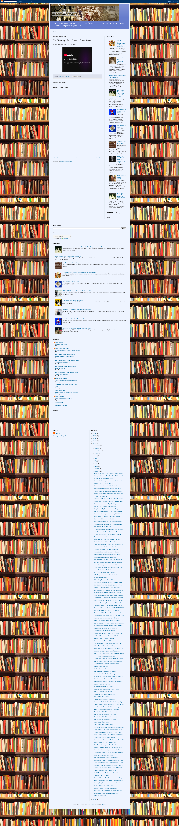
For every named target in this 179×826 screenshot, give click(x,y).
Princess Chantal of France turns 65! (103, 483)
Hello (56, 386)
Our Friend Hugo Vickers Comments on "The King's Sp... (109, 643)
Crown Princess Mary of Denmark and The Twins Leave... (109, 615)
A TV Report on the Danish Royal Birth (104, 656)
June (96, 458)
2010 (94, 799)
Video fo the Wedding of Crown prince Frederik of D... (109, 481)
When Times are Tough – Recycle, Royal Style (106, 709)
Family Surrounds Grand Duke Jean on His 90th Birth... (109, 727)
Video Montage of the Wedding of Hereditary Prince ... (108, 600)
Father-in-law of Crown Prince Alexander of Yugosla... (108, 567)
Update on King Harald (61, 344)
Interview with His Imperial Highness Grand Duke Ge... (109, 499)
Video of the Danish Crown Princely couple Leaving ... (108, 595)
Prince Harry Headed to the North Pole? (104, 580)
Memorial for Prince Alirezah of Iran (104, 537)
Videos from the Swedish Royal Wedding (105, 504)
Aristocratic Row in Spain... (101, 669)
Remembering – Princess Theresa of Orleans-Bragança (76, 328)
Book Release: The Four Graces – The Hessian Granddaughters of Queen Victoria (117, 94)
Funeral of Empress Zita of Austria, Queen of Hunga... (108, 778)
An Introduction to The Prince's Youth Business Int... (108, 610)
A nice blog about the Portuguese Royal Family (106, 547)
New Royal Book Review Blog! (121, 142)
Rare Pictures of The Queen (101, 722)
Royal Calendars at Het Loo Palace (103, 641)
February (97, 468)
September (98, 451)
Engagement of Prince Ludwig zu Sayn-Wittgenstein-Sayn (109, 476)
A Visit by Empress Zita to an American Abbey (106, 773)
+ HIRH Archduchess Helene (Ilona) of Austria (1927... (109, 620)
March (96, 466)
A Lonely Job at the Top (100, 496)
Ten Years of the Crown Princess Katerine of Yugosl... (108, 562)
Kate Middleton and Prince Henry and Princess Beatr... (108, 681)
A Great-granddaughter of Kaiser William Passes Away (108, 493)
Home (53, 31)
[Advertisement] (77, 142)
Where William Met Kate (100, 666)
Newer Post (57, 158)
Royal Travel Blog (60, 391)
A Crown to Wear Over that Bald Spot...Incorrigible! (108, 539)
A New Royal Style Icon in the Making (104, 646)
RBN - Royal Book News (62, 348)
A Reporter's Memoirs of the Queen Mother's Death (107, 534)
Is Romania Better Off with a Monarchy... (105, 674)
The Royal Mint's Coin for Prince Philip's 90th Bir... (108, 661)
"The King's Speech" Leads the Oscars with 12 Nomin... (109, 529)
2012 (94, 441)
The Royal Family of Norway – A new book (106, 757)
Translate (65, 239)
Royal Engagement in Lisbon (62, 362)
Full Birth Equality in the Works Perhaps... (105, 570)
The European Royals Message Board (65, 367)
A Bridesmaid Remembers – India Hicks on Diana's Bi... (109, 676)
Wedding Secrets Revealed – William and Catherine (107, 521)
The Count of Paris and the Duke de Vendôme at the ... (108, 486)
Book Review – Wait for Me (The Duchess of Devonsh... (109, 597)
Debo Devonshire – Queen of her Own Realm (106, 745)
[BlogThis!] (75, 76)
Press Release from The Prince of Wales (104, 630)
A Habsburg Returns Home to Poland (104, 686)
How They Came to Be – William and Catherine (107, 532)
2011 (94, 443)
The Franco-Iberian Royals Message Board (67, 360)
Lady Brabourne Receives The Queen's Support (106, 664)
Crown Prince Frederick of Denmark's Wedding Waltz (108, 501)
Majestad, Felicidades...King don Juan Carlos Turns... (108, 750)
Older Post (98, 158)
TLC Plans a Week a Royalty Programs (104, 572)
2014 (94, 436)
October (97, 448)
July (96, 456)
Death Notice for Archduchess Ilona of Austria (106, 542)
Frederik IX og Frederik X (61, 374)
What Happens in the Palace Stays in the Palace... (107, 575)
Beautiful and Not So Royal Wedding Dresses (106, 793)
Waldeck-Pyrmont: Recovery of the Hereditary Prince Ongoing (121, 43)
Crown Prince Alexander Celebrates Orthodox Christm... (109, 658)
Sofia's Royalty (59, 403)
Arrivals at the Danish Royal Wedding (104, 478)
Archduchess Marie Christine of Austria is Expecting (108, 702)
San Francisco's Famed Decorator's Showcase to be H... (108, 760)
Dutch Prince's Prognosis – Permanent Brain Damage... (77, 309)
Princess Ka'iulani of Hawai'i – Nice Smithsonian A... (108, 587)
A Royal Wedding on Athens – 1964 (103, 785)
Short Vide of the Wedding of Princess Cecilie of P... (108, 516)
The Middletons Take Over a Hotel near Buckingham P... (109, 559)
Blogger (104, 805)
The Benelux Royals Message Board (65, 355)
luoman (92, 805)
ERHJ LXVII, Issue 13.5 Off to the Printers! (106, 636)
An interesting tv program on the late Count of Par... (108, 488)
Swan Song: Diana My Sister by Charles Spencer (67, 350)
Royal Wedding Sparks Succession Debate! (105, 565)
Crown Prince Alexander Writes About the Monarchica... (109, 752)
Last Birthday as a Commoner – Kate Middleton (107, 679)
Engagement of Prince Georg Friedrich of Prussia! (107, 554)
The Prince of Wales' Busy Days (102, 526)
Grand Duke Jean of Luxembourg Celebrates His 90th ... (109, 730)
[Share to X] (77, 76)
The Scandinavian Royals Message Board (66, 373)
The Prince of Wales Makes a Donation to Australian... (108, 613)
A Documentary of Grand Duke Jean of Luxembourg (108, 625)
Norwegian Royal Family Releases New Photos (106, 552)
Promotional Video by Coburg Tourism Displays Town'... (109, 603)
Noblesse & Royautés (61, 405)
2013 (94, 438)
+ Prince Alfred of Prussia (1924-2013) (72, 300)
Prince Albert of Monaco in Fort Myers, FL (105, 628)
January (97, 471)
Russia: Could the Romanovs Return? (121, 177)
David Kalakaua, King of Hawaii (63, 398)
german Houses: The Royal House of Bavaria (66, 392)
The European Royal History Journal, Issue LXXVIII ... (109, 511)
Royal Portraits (59, 397)
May (96, 461)
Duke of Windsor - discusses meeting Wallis (105, 788)
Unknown (57, 433)
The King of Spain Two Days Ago (103, 691)
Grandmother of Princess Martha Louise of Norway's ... (109, 768)
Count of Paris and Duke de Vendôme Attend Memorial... (109, 544)
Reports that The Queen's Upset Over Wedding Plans (108, 707)
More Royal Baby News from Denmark (104, 694)
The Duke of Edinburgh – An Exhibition (105, 519)
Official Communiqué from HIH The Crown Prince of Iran (109, 740)
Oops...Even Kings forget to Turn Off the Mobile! (107, 651)
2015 (94, 433)
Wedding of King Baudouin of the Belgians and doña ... (109, 790)
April (96, 463)
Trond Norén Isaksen (61, 379)
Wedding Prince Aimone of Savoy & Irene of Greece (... (109, 780)
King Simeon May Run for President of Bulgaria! (107, 509)
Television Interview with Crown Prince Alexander (107, 592)
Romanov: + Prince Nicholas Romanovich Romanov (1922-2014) (121, 159)
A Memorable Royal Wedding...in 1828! (120, 60)
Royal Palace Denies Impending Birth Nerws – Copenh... (109, 763)
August (97, 453)
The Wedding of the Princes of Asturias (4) (105, 712)
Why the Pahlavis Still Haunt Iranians (104, 638)
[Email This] (73, 76)
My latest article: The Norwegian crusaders (66, 380)
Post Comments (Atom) (66, 161)
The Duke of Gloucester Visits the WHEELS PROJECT (109, 608)
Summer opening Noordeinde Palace (64, 356)
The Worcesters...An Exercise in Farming (105, 671)
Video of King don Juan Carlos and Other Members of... (109, 648)
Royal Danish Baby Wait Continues (103, 724)
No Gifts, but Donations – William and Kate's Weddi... (108, 582)
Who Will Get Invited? (100, 796)
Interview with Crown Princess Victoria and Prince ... (108, 765)
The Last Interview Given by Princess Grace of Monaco (109, 623)
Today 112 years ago (60, 368)
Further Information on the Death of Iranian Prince (107, 732)
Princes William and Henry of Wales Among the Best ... (109, 747)
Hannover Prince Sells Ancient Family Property (106, 689)
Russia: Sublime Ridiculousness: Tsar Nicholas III (117, 76)
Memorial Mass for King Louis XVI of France (106, 618)
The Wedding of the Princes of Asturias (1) (105, 719)
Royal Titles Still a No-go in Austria (103, 755)
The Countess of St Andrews (101, 697)
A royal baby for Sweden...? (101, 577)
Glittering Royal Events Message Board (66, 385)
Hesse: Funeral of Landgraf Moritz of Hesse (121, 111)
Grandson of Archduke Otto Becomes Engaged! (106, 549)
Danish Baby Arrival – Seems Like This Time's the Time (109, 704)
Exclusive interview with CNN (102, 684)
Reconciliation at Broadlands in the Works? (105, 557)
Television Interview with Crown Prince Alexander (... (108, 590)
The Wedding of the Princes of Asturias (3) (105, 714)
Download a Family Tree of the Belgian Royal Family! (108, 585)
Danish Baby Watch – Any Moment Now (105, 770)
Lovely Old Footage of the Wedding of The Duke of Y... (109, 605)
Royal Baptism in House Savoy (121, 126)
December (97, 446)
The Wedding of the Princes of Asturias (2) (105, 717)
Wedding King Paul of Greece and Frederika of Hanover (109, 783)
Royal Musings (59, 343)
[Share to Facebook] (79, 76)
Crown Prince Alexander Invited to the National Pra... (108, 633)
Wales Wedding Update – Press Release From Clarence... (109, 735)
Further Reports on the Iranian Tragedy (104, 737)
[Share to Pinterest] (80, 76)
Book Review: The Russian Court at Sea (104, 699)
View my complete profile (60, 436)
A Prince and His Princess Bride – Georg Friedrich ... (108, 524)
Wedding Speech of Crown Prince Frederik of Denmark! (109, 473)
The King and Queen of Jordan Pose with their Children (109, 653)
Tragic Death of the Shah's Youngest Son (105, 742)
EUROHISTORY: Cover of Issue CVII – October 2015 (76, 291)
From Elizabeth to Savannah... (102, 775)
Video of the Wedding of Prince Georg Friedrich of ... (108, 514)
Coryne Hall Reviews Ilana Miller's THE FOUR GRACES (121, 195)
